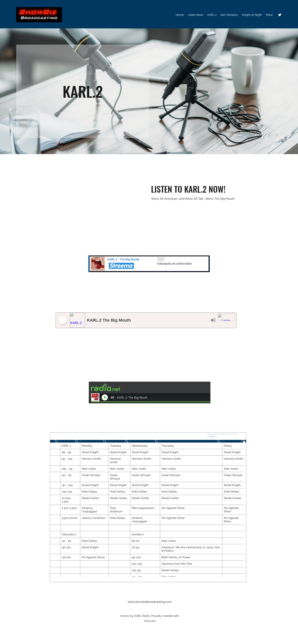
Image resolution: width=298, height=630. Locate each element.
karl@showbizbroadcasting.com (150, 602)
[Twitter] (280, 15)
